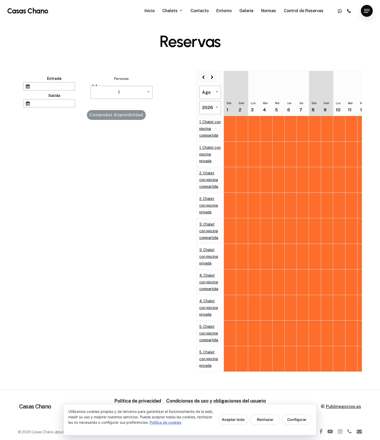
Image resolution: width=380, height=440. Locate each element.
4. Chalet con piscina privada (208, 308)
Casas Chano (27, 10)
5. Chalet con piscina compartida (208, 333)
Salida (54, 96)
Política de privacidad (137, 401)
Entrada (54, 78)
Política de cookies (165, 422)
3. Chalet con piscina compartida (208, 231)
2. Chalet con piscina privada (208, 205)
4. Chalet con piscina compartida (208, 282)
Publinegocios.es (343, 406)
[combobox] (121, 92)
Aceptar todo (233, 419)
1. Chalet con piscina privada (210, 154)
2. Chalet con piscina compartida (208, 180)
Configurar (297, 419)
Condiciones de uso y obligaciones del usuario (216, 401)
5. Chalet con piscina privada (208, 359)
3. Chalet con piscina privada (208, 256)
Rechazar (265, 419)
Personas (121, 79)
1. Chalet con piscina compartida (210, 128)
